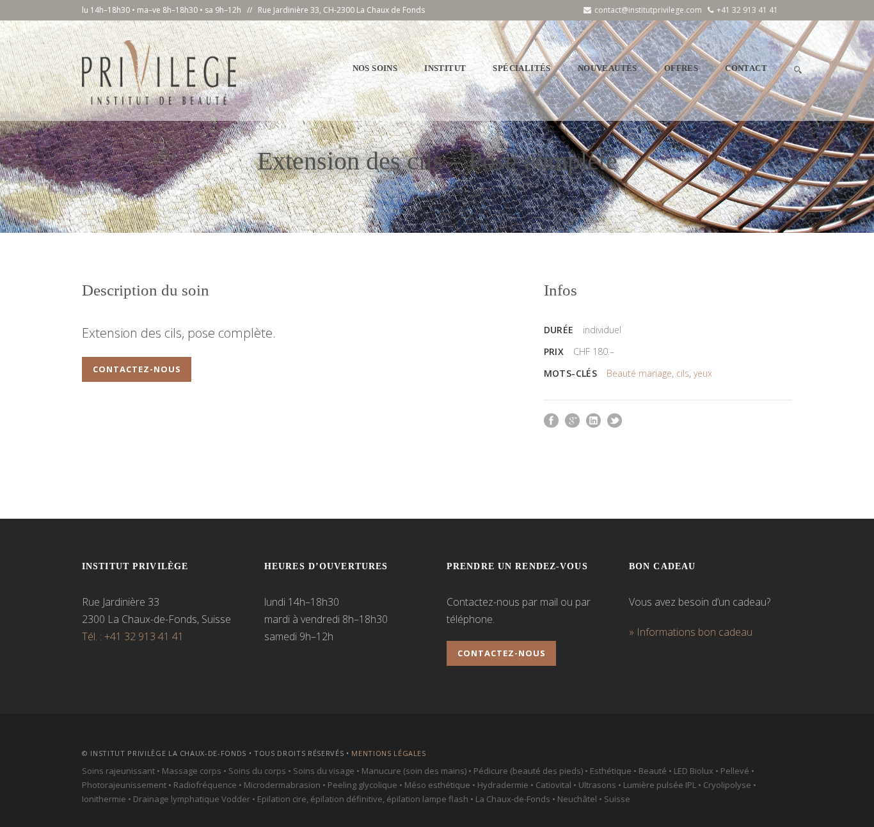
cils (682, 373)
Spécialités (521, 68)
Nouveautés (607, 68)
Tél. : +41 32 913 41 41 (133, 636)
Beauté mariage (639, 373)
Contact (746, 68)
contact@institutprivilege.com (648, 9)
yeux (703, 373)
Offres (681, 68)
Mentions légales (388, 753)
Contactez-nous (137, 369)
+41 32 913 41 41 (747, 9)
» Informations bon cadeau (690, 632)
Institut (445, 68)
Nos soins (375, 68)
